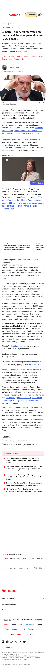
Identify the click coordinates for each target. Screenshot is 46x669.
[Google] (3, 641)
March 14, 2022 (35, 364)
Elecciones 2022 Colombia (12, 444)
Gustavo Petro (8, 441)
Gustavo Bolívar (21, 441)
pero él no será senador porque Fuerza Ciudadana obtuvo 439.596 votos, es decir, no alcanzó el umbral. (22, 131)
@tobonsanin (19, 346)
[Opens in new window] (7, 641)
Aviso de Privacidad (10, 647)
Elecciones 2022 (29, 444)
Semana (4, 24)
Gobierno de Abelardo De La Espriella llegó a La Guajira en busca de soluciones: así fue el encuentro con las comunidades (17, 247)
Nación (12, 24)
